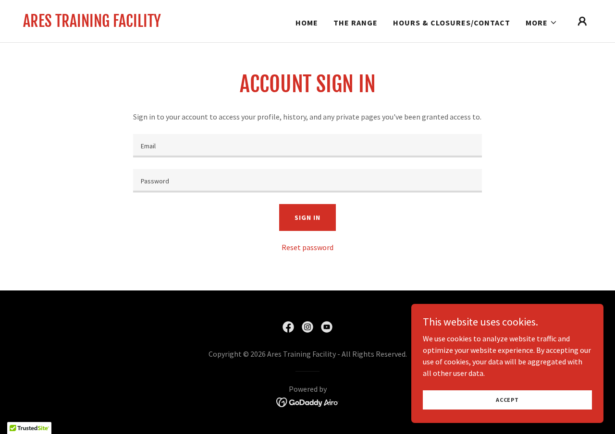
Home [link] (306, 22)
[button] (541, 22)
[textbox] (307, 145)
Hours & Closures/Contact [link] (451, 22)
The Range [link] (355, 22)
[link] (92, 24)
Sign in (307, 217)
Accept (507, 399)
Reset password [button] (307, 247)
